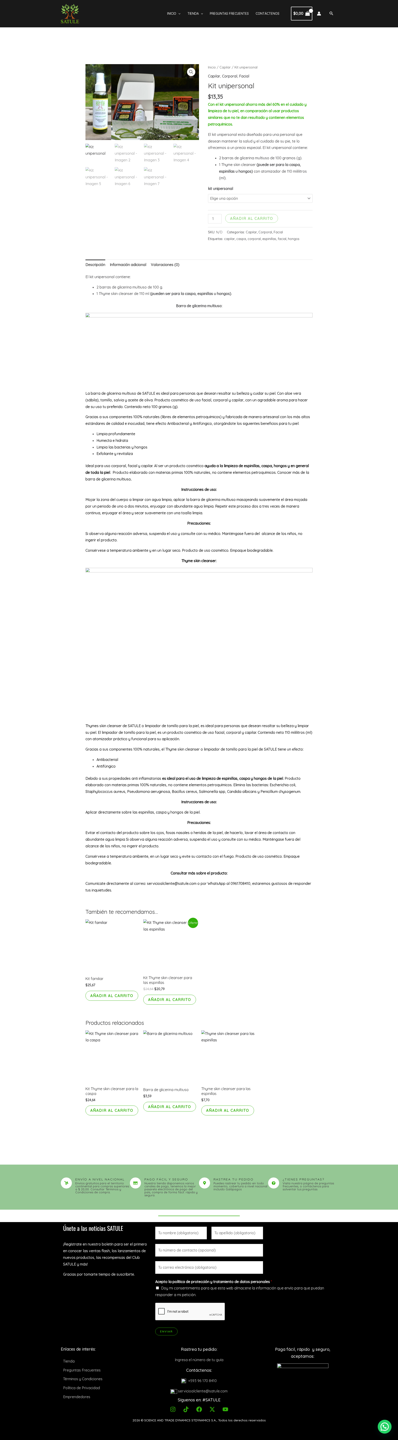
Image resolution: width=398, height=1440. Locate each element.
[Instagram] (173, 1409)
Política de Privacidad (81, 1388)
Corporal (229, 76)
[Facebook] (199, 1409)
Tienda (193, 13)
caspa (241, 239)
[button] (178, 14)
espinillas (269, 239)
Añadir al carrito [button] (111, 995)
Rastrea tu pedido (234, 1179)
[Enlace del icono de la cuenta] (319, 13)
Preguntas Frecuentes (229, 13)
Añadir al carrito (251, 218)
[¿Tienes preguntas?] (273, 1183)
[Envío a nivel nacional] (66, 1183)
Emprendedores (76, 1396)
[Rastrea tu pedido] (204, 1183)
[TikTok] (186, 1409)
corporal (254, 239)
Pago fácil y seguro (166, 1179)
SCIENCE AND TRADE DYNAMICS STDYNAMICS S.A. (180, 1420)
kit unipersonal (220, 188)
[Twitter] (212, 1409)
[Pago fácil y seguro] (135, 1183)
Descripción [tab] (95, 264)
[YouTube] (225, 1409)
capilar (229, 239)
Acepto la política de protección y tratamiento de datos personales (213, 1281)
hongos (293, 239)
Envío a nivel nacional (100, 1179)
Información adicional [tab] (128, 264)
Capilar (225, 67)
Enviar (166, 1331)
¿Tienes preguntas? (303, 1179)
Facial (244, 76)
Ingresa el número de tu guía (199, 1359)
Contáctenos (267, 13)
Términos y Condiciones (82, 1379)
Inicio (171, 13)
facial (282, 239)
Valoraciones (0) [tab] (165, 264)
